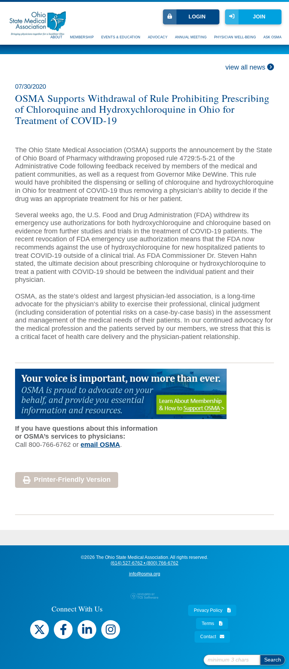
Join (259, 17)
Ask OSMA (272, 37)
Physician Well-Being (235, 37)
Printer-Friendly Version (72, 479)
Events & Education (120, 37)
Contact (208, 636)
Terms (208, 623)
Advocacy (157, 37)
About (56, 37)
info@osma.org (144, 574)
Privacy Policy (209, 610)
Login (197, 17)
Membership (82, 37)
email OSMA (100, 444)
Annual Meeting (191, 37)
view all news (246, 67)
